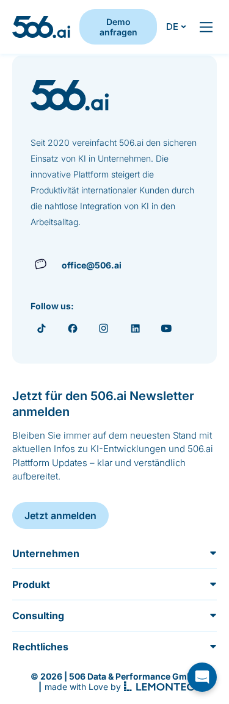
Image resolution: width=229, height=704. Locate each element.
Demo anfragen (118, 26)
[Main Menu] (206, 27)
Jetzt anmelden (60, 515)
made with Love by (83, 686)
